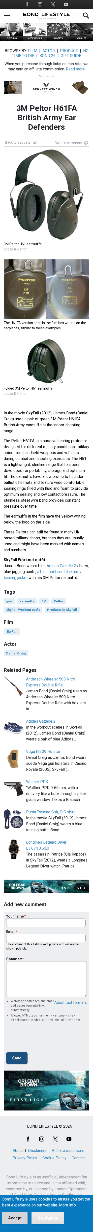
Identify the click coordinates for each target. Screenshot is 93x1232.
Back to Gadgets (18, 142)
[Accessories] (35, 39)
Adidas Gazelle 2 (61, 565)
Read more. (76, 69)
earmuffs (27, 601)
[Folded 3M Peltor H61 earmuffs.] (46, 382)
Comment (14, 959)
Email (10, 932)
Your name (15, 916)
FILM (32, 50)
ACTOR (48, 50)
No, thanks (47, 1218)
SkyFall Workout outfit (23, 610)
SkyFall (11, 631)
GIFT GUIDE (71, 55)
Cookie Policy (54, 1158)
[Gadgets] (58, 39)
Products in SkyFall (62, 610)
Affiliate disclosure (68, 1150)
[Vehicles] (81, 39)
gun (9, 601)
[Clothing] (11, 39)
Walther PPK (37, 781)
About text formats (70, 1002)
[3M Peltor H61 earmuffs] (46, 238)
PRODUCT (69, 50)
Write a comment (68, 143)
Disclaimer (37, 1150)
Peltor (58, 601)
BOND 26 (47, 55)
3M (44, 601)
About (18, 1150)
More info (67, 1205)
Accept (15, 1218)
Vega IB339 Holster (43, 751)
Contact (78, 1158)
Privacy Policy (24, 1158)
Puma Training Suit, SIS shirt (50, 812)
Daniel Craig (16, 653)
